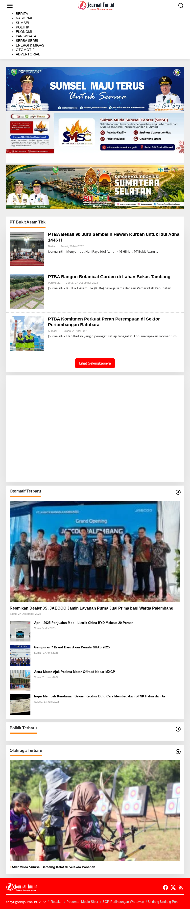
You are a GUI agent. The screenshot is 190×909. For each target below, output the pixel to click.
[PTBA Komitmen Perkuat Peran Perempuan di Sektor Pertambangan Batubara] (178, 336)
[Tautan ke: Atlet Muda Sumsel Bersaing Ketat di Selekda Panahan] (95, 810)
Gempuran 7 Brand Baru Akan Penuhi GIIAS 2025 (72, 647)
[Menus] (10, 5)
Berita (51, 246)
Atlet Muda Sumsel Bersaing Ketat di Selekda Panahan (53, 867)
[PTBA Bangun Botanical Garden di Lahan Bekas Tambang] (173, 288)
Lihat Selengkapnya (95, 363)
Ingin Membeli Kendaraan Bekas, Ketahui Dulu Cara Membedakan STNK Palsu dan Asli (100, 696)
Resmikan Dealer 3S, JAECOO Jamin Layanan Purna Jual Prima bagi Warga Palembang (91, 608)
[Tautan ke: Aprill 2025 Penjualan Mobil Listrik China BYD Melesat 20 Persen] (20, 630)
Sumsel (52, 330)
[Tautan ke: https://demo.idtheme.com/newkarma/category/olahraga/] (178, 752)
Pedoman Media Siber (82, 902)
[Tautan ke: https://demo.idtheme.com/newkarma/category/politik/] (178, 729)
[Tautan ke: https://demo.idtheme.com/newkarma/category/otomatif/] (178, 492)
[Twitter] (173, 887)
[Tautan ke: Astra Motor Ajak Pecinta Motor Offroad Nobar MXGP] (20, 679)
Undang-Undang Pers (163, 902)
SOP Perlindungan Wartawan (123, 902)
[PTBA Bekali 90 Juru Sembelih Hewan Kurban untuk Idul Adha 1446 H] (157, 251)
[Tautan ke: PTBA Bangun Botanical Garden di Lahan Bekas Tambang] (27, 291)
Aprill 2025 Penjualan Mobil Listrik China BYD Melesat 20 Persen (83, 623)
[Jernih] (96, 5)
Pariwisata (54, 282)
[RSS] (181, 887)
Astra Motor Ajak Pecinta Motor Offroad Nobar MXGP (74, 672)
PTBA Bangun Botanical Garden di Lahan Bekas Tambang (109, 276)
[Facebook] (165, 887)
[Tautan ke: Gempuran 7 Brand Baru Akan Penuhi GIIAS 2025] (20, 655)
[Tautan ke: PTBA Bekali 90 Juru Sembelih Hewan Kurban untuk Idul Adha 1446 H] (27, 248)
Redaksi (56, 902)
